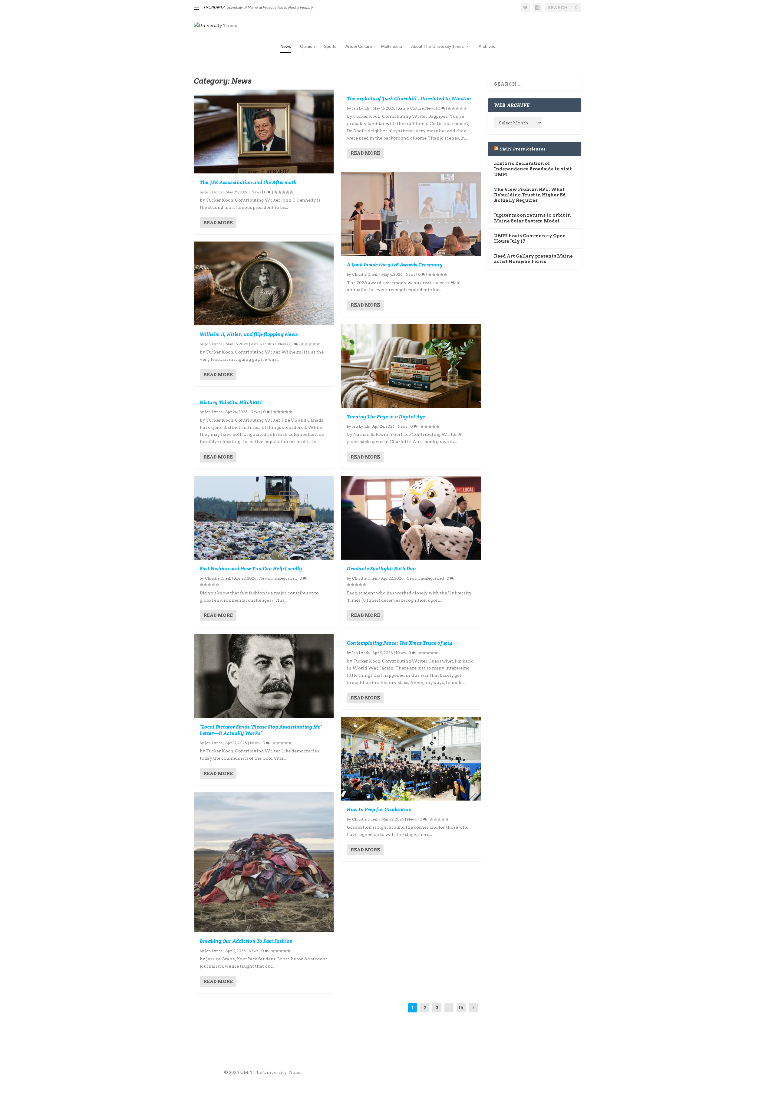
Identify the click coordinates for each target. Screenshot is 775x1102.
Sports (330, 46)
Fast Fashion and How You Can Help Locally (251, 568)
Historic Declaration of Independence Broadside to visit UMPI (533, 169)
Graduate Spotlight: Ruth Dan (381, 568)
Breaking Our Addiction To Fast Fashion (246, 941)
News (285, 46)
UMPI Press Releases (523, 149)
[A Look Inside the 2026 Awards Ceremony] (411, 214)
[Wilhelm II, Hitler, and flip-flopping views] (264, 283)
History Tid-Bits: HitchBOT (231, 402)
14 (461, 1007)
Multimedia (391, 46)
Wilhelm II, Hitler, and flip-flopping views (249, 334)
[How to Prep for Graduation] (411, 759)
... (449, 1007)
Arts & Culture (358, 46)
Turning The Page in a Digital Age (386, 416)
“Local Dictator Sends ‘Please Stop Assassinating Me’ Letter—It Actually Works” (261, 730)
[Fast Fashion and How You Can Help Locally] (264, 518)
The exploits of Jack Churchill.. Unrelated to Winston (409, 98)
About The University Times (437, 46)
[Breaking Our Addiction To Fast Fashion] (264, 862)
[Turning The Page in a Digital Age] (411, 366)
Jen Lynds (214, 192)
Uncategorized (283, 578)
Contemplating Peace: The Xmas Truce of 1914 (399, 643)
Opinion (307, 46)
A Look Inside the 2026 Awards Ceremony (395, 265)
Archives (487, 46)
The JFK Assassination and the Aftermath (248, 182)
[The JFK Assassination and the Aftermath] (264, 131)
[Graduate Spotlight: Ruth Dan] (411, 518)
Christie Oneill (218, 578)
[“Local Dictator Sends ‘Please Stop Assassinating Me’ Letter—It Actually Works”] (264, 676)
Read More (218, 222)
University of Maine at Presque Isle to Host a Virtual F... (270, 7)
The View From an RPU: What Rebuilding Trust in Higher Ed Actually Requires (530, 195)
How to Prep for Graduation (380, 809)
